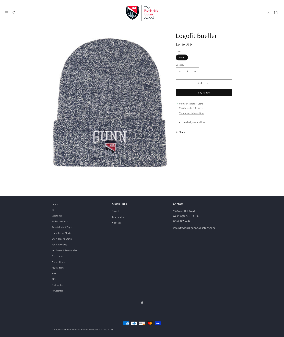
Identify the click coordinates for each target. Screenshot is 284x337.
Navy (181, 57)
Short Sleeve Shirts (62, 238)
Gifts (54, 279)
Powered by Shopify (89, 329)
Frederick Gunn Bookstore (69, 329)
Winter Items (58, 261)
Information (118, 216)
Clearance (57, 215)
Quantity (180, 65)
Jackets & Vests (60, 221)
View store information (191, 113)
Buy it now (204, 92)
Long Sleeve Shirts (61, 233)
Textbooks (57, 284)
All (53, 209)
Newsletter (57, 290)
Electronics (57, 256)
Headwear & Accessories (64, 250)
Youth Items (58, 267)
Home (55, 204)
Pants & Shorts (59, 244)
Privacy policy (107, 329)
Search (115, 211)
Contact (116, 222)
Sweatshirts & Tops (62, 227)
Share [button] (182, 132)
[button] (7, 12)
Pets (54, 273)
